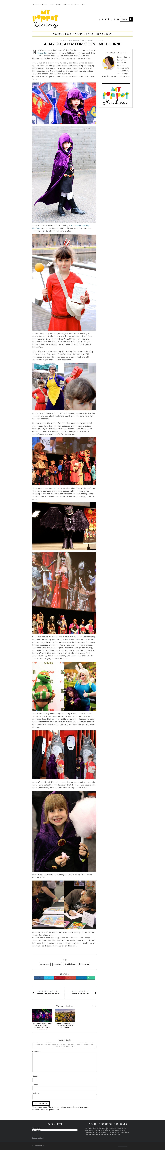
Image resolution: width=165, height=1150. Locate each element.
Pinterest (60, 978)
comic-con (44, 964)
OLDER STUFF (36, 1128)
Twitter (49, 978)
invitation (70, 964)
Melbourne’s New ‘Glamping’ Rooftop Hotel (48, 993)
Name (35, 1076)
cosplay (57, 964)
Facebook (39, 978)
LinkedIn (81, 978)
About (58, 4)
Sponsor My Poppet (72, 4)
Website (35, 1093)
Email (91, 978)
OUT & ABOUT (104, 34)
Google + (71, 978)
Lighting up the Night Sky (80, 992)
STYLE (89, 34)
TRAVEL (57, 34)
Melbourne (84, 964)
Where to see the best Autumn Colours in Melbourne (65, 1025)
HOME (52, 4)
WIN (83, 4)
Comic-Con (42, 53)
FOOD (68, 34)
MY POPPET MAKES (40, 4)
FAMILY (79, 34)
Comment (36, 1051)
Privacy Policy (37, 1138)
